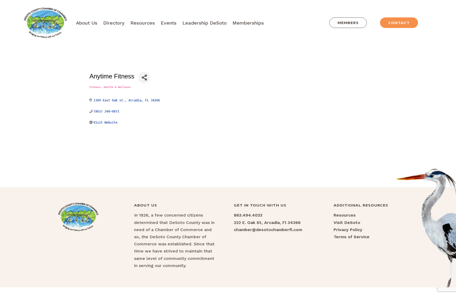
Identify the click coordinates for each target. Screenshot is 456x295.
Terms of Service (351, 236)
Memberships (248, 23)
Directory (114, 23)
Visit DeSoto (347, 222)
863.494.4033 (248, 215)
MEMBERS (348, 23)
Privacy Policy (348, 229)
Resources (142, 23)
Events (169, 23)
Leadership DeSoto (204, 23)
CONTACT (399, 23)
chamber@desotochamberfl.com (268, 229)
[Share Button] (144, 77)
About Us (86, 23)
